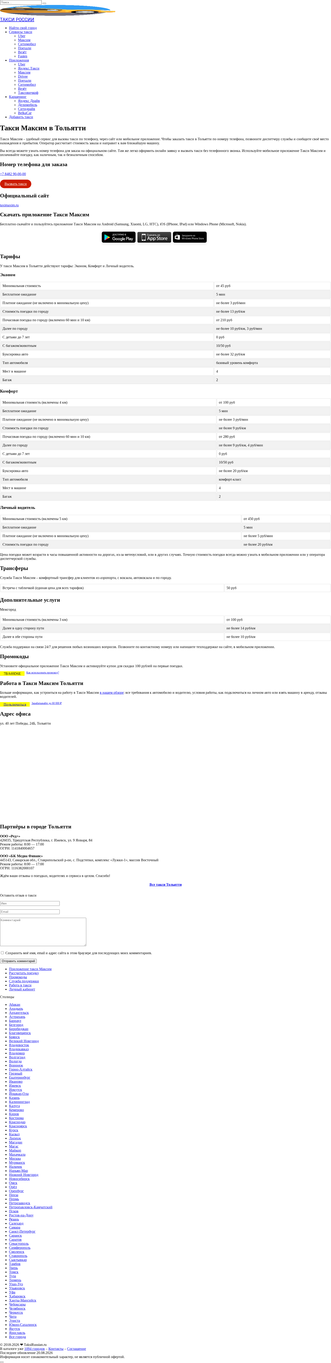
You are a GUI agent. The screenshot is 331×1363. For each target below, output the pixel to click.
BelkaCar (25, 113)
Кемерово (16, 1110)
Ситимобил (27, 44)
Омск (13, 1183)
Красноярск (18, 1126)
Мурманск (17, 1162)
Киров (14, 1114)
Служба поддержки (24, 981)
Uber (21, 36)
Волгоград (17, 1057)
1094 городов (34, 1349)
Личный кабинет (22, 989)
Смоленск (16, 1252)
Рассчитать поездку (24, 973)
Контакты (55, 1349)
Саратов (15, 1239)
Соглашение (76, 1349)
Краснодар (17, 1122)
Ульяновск (17, 1288)
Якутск (14, 1329)
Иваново (16, 1081)
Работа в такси (20, 985)
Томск (13, 1272)
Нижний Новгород (23, 1175)
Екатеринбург (19, 1077)
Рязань (14, 1219)
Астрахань (17, 1017)
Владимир (17, 1053)
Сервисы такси (20, 32)
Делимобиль (27, 105)
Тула (12, 1276)
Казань (14, 1098)
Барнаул (15, 1021)
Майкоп (15, 1150)
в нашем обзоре (112, 692)
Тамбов (14, 1264)
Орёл (13, 1187)
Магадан (15, 1142)
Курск (13, 1130)
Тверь (13, 1268)
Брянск (14, 1037)
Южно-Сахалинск (23, 1325)
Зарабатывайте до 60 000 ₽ (47, 703)
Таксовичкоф (28, 93)
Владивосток (19, 1045)
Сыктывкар (18, 1260)
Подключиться (15, 704)
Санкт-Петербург (22, 1231)
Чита (12, 1316)
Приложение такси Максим (30, 969)
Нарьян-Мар (18, 1171)
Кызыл (14, 1134)
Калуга (14, 1106)
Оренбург (16, 1191)
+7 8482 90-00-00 (13, 174)
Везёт (22, 52)
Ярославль (17, 1333)
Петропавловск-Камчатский (30, 1207)
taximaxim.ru (9, 205)
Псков (13, 1211)
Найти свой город (23, 28)
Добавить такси (21, 117)
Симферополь (19, 1248)
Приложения (19, 60)
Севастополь (19, 1243)
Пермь (14, 1199)
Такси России (17, 19)
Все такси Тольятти (166, 884)
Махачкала (17, 1154)
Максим (24, 40)
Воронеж (16, 1065)
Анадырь (16, 1008)
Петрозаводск (19, 1203)
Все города (17, 1337)
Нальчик (15, 1167)
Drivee (23, 76)
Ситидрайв (26, 109)
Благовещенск (20, 1033)
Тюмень (15, 1280)
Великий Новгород (24, 1041)
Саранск (15, 1235)
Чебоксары (17, 1304)
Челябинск (17, 1308)
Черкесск (16, 1312)
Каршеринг (18, 97)
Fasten (22, 56)
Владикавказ (19, 1049)
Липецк (15, 1138)
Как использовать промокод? (42, 672)
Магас (13, 1146)
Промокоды (18, 977)
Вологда (15, 1061)
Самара (14, 1227)
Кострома (16, 1118)
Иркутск (15, 1090)
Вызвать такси (16, 184)
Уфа (12, 1292)
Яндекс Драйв (29, 101)
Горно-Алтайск (20, 1069)
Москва (15, 1158)
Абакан (14, 1004)
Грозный (15, 1073)
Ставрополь (18, 1256)
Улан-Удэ (16, 1284)
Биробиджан (18, 1029)
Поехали (24, 48)
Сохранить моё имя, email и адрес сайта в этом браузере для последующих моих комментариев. (78, 953)
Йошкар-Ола (19, 1094)
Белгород (16, 1025)
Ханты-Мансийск (22, 1300)
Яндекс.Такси (28, 68)
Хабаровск (17, 1296)
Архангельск (19, 1013)
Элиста (14, 1320)
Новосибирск (19, 1179)
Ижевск (15, 1085)
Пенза (13, 1195)
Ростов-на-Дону (21, 1215)
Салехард (16, 1223)
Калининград (19, 1102)
